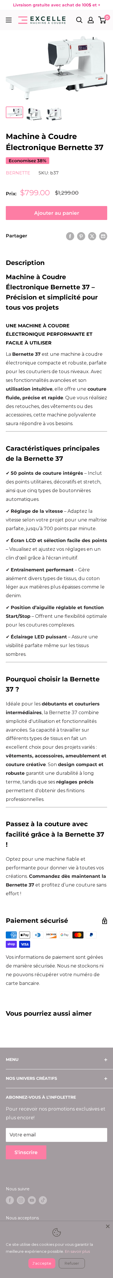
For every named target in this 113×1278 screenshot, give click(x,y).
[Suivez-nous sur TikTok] (43, 1200)
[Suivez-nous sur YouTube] (32, 1200)
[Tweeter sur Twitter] (92, 236)
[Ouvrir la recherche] (79, 20)
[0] (102, 20)
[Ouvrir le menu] (9, 20)
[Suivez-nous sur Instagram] (21, 1200)
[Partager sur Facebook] (70, 236)
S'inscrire (26, 1152)
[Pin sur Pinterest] (81, 236)
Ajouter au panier (56, 213)
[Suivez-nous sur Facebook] (10, 1200)
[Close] (108, 1226)
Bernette (18, 173)
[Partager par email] (103, 236)
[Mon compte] (91, 20)
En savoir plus (77, 1251)
